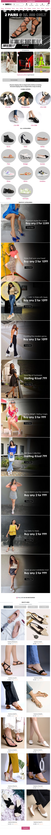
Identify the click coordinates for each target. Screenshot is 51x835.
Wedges (29, 8)
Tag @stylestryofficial (22, 74)
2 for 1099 (33, 607)
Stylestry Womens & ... (13, 642)
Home (2, 8)
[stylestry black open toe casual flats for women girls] (13, 805)
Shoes (38, 8)
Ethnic (42, 8)
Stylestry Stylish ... (38, 642)
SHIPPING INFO (37, 80)
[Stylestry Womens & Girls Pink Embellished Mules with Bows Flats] (13, 624)
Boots (13, 8)
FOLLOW (20, 597)
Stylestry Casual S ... (38, 822)
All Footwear (8, 8)
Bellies (21, 8)
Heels (17, 8)
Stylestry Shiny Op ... (13, 786)
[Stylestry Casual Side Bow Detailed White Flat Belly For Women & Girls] (38, 805)
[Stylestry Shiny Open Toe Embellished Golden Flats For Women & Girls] (13, 768)
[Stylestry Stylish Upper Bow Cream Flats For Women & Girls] (38, 624)
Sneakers (47, 8)
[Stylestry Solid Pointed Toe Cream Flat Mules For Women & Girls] (38, 732)
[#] (9, 62)
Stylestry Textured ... (38, 786)
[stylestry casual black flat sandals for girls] (13, 660)
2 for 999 (44, 607)
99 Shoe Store (20, 607)
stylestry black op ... (12, 822)
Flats (25, 8)
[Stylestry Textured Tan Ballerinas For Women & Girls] (38, 768)
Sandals (34, 8)
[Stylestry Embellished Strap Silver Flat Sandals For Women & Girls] (13, 732)
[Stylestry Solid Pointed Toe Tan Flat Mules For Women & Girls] (13, 696)
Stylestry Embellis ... (38, 714)
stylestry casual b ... (12, 678)
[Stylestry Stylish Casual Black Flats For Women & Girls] (38, 660)
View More (25, 828)
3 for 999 (8, 607)
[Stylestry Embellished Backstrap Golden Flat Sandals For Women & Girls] (38, 696)
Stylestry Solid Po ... (12, 714)
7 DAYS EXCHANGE (13, 80)
